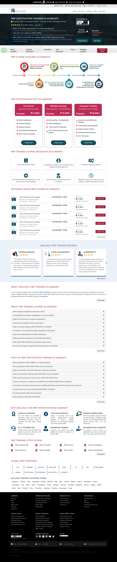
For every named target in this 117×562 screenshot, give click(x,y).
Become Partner (64, 498)
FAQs (12, 500)
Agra (60, 481)
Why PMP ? (38, 25)
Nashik (99, 485)
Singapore (29, 467)
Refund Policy (39, 506)
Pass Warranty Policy (41, 500)
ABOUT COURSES (13, 50)
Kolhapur (56, 485)
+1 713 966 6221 (90, 6)
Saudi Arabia (99, 467)
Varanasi (54, 488)
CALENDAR (47, 49)
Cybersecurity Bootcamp (90, 504)
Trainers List (63, 504)
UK (76, 467)
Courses (81, 11)
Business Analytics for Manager (43, 526)
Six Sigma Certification (66, 520)
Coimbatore (16, 485)
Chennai (22, 481)
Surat (19, 488)
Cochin (95, 481)
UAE (87, 467)
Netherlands (41, 472)
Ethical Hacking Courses (17, 522)
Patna (14, 488)
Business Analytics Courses (18, 518)
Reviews (89, 11)
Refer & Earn (59, 6)
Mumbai (50, 481)
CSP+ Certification (40, 516)
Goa (22, 485)
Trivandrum (38, 488)
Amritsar (66, 481)
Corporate (102, 11)
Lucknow (63, 485)
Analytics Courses (64, 526)
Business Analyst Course (66, 518)
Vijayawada (62, 488)
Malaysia (41, 467)
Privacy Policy (39, 504)
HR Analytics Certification (42, 520)
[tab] (58, 311)
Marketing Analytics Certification (44, 522)
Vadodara (47, 488)
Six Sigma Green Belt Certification (44, 524)
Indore (28, 485)
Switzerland (29, 472)
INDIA (64, 467)
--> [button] (14, 263)
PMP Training (39, 528)
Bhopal (73, 481)
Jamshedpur (41, 485)
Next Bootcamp (88, 498)
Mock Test (87, 506)
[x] (43, 536)
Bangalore (15, 481)
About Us (13, 498)
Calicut (79, 481)
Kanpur (49, 485)
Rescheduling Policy (40, 502)
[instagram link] (37, 536)
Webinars (86, 502)
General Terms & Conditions (43, 498)
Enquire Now (82, 41)
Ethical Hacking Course (66, 524)
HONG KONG (52, 467)
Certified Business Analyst (42, 518)
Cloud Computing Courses (18, 524)
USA (17, 467)
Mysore (86, 485)
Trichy (31, 488)
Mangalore (79, 485)
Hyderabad (35, 481)
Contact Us (14, 508)
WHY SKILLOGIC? (59, 50)
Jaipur (33, 485)
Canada (17, 472)
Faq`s (73, 49)
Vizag (70, 488)
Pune (55, 481)
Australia (64, 472)
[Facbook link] (40, 536)
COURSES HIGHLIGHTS (30, 50)
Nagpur (93, 485)
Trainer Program (64, 500)
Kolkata (43, 481)
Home (75, 11)
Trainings (13, 506)
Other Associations (65, 502)
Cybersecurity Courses (17, 516)
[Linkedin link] (46, 536)
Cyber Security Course (66, 516)
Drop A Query (102, 6)
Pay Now (97, 41)
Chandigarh (87, 481)
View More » (101, 237)
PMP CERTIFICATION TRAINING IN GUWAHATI (30, 47)
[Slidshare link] (53, 536)
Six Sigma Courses (16, 520)
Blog (95, 11)
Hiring (12, 502)
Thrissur (24, 488)
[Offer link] (58, 2)
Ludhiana (71, 485)
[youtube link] (50, 536)
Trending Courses (83, 50)
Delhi (28, 481)
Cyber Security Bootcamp (74, 6)
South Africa (52, 472)
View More (100, 300)
